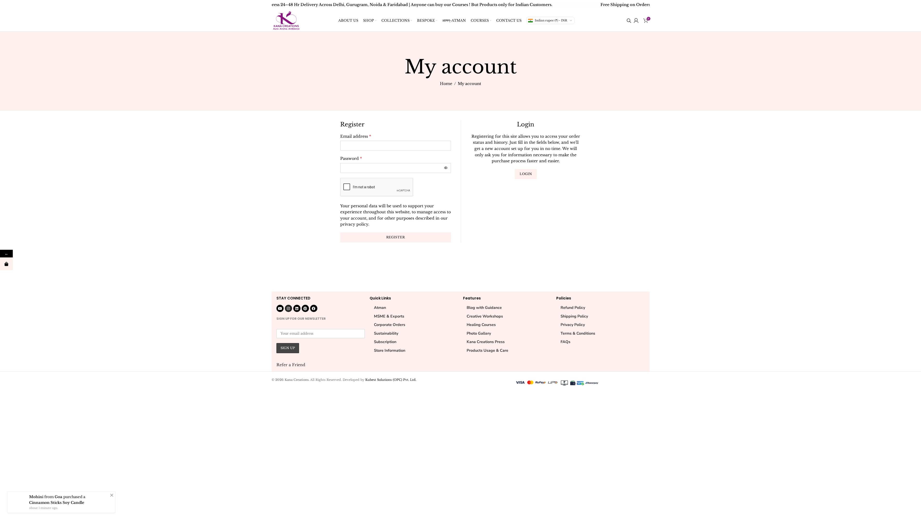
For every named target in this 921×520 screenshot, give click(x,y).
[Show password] (446, 168)
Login (526, 174)
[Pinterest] (305, 308)
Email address (355, 136)
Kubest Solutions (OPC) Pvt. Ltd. (390, 380)
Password (351, 158)
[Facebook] (313, 308)
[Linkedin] (296, 308)
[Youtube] (280, 308)
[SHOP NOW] (6, 264)
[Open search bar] (629, 21)
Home (446, 83)
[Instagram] (288, 308)
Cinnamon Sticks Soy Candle (56, 502)
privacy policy (354, 224)
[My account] (636, 20)
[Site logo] (286, 20)
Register (395, 237)
